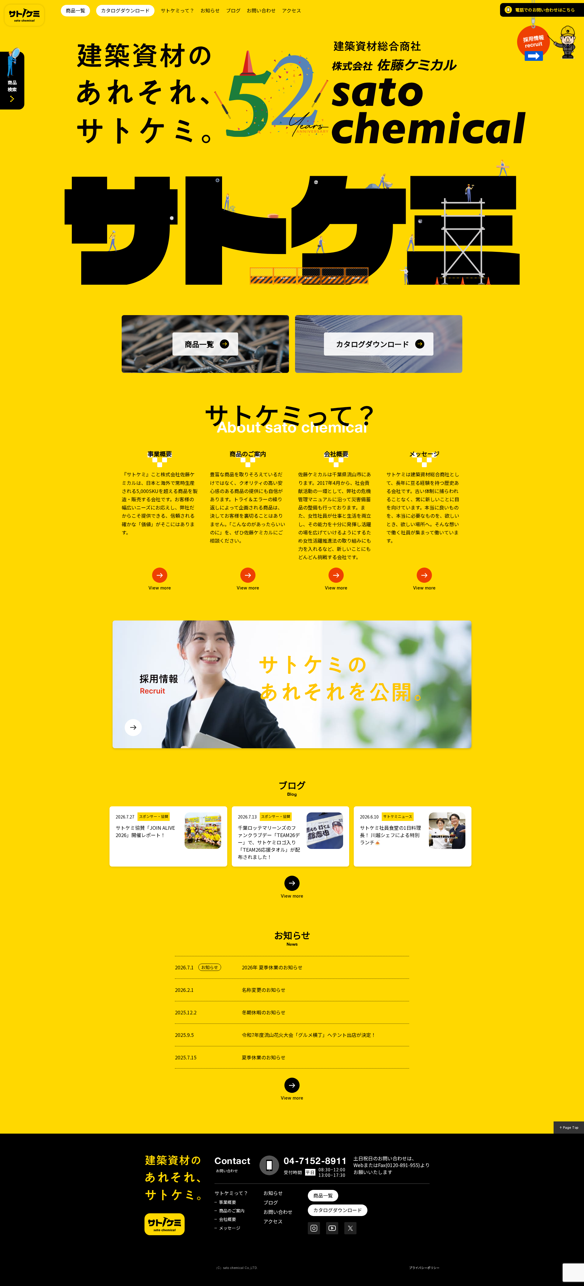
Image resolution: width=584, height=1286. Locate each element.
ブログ (233, 10)
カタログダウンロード (125, 10)
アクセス (291, 10)
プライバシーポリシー (424, 1267)
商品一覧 (75, 10)
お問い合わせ (261, 10)
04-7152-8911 (315, 1160)
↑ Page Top (569, 1127)
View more (159, 587)
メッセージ (229, 1228)
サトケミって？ (177, 10)
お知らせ (210, 10)
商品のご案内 (232, 1210)
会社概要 (227, 1219)
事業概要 (227, 1202)
